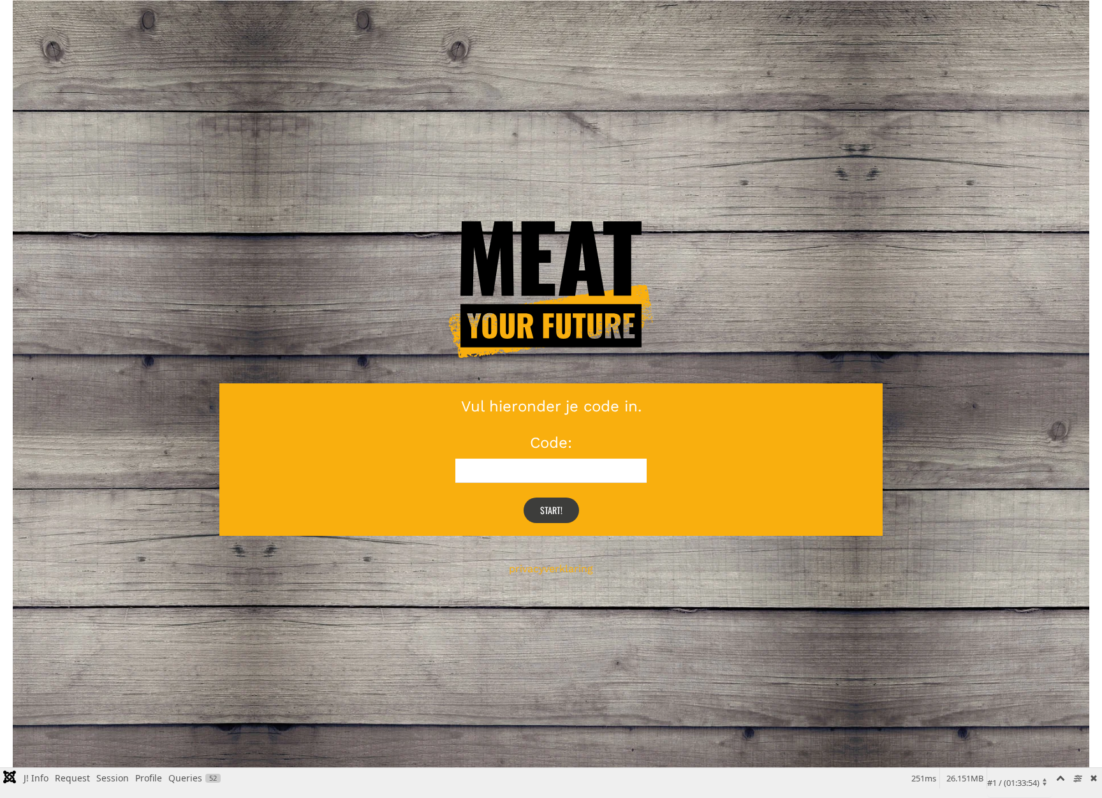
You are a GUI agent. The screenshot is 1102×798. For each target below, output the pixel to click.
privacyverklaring (551, 569)
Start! (551, 510)
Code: (551, 443)
